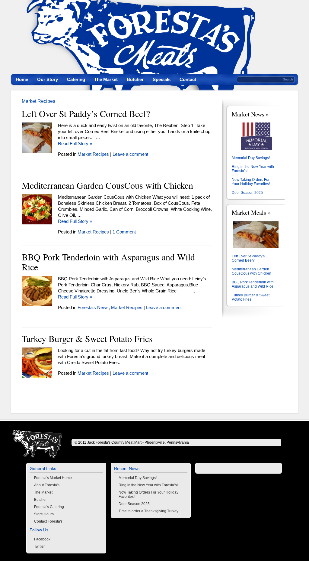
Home (22, 79)
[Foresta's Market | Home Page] (38, 444)
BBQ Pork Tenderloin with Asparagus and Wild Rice (108, 262)
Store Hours (44, 514)
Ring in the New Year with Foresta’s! (148, 485)
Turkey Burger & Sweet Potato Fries (87, 339)
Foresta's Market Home (53, 478)
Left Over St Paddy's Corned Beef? (248, 258)
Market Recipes (38, 101)
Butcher (135, 79)
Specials (161, 79)
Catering (76, 79)
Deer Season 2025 (247, 193)
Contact (188, 79)
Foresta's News (93, 307)
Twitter (39, 546)
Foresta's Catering (49, 507)
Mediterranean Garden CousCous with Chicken (107, 185)
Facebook (42, 539)
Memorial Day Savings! (251, 158)
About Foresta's (46, 485)
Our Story (47, 79)
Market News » (250, 114)
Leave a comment (130, 154)
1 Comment (124, 231)
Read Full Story (75, 143)
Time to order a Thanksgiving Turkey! (149, 511)
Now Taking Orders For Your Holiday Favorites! (251, 182)
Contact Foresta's (48, 521)
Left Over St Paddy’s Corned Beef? (86, 114)
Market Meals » (251, 212)
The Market (106, 79)
